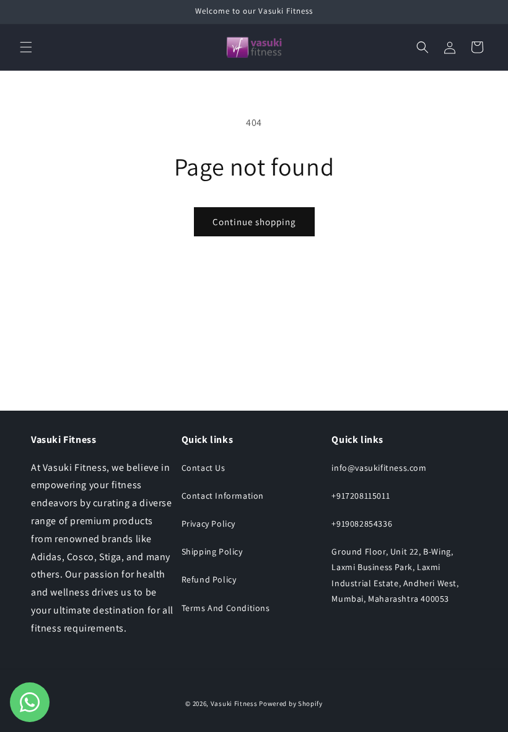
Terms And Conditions (226, 608)
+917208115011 (360, 495)
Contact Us (204, 467)
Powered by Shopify (291, 703)
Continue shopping (254, 222)
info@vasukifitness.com (378, 467)
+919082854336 (361, 523)
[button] (26, 47)
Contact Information (223, 495)
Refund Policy (209, 579)
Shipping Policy (212, 551)
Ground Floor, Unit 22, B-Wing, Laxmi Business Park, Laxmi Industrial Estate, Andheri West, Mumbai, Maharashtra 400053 (394, 575)
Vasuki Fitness (234, 703)
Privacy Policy (208, 523)
